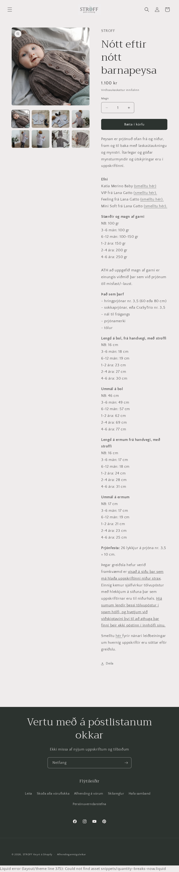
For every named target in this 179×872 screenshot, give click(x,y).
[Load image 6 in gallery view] (40, 139)
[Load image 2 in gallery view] (40, 119)
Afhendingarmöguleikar (71, 854)
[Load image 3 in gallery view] (60, 119)
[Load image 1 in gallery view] (20, 119)
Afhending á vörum (88, 794)
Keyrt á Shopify (43, 854)
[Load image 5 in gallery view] (20, 139)
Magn (105, 98)
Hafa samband (140, 794)
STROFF (27, 854)
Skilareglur (116, 794)
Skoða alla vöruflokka (53, 794)
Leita (28, 794)
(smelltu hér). (145, 193)
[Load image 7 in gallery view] (60, 139)
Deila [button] (110, 663)
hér (118, 636)
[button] (10, 9)
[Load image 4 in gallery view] (81, 119)
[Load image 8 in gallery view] (81, 139)
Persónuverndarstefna (89, 804)
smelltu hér (145, 186)
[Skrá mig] (126, 762)
